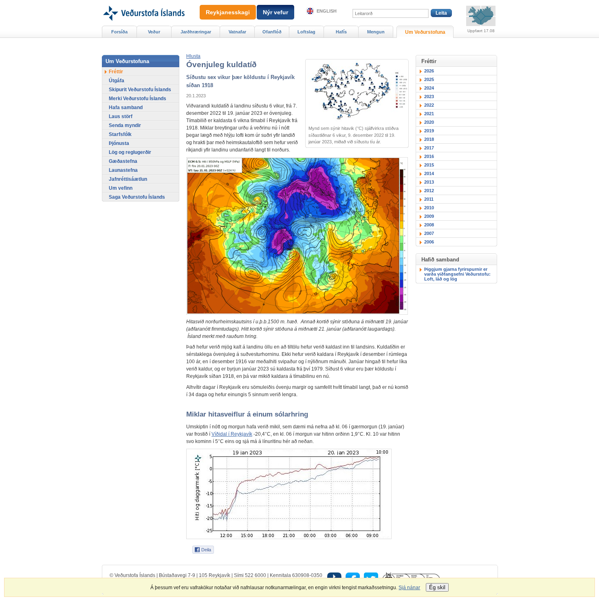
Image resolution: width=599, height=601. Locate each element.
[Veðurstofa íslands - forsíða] (143, 3)
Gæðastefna (123, 161)
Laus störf (120, 116)
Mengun (376, 31)
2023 (429, 96)
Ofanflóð (272, 31)
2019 (429, 130)
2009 (429, 216)
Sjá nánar (409, 587)
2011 (429, 199)
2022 (429, 105)
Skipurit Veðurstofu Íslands (140, 89)
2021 (429, 113)
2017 (429, 147)
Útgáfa (116, 80)
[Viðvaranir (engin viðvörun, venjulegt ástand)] (480, 16)
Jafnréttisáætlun (128, 179)
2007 (429, 233)
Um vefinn (120, 188)
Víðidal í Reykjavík (231, 434)
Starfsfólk (120, 134)
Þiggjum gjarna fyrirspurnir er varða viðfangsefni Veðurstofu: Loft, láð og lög (457, 274)
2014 (429, 173)
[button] (193, 56)
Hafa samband (126, 107)
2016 (429, 156)
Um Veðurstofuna (425, 32)
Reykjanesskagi (228, 12)
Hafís (341, 31)
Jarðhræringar (196, 31)
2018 (429, 139)
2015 (429, 164)
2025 (429, 79)
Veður (154, 31)
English (327, 11)
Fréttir (116, 72)
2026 (429, 70)
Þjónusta (119, 143)
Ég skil (437, 587)
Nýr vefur (275, 12)
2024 (429, 88)
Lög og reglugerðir (130, 152)
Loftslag (306, 31)
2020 (429, 122)
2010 (429, 207)
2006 (429, 241)
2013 (429, 182)
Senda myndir (125, 125)
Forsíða (119, 31)
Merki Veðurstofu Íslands (137, 98)
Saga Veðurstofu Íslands (137, 197)
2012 (429, 190)
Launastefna (123, 170)
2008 (429, 224)
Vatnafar (237, 31)
